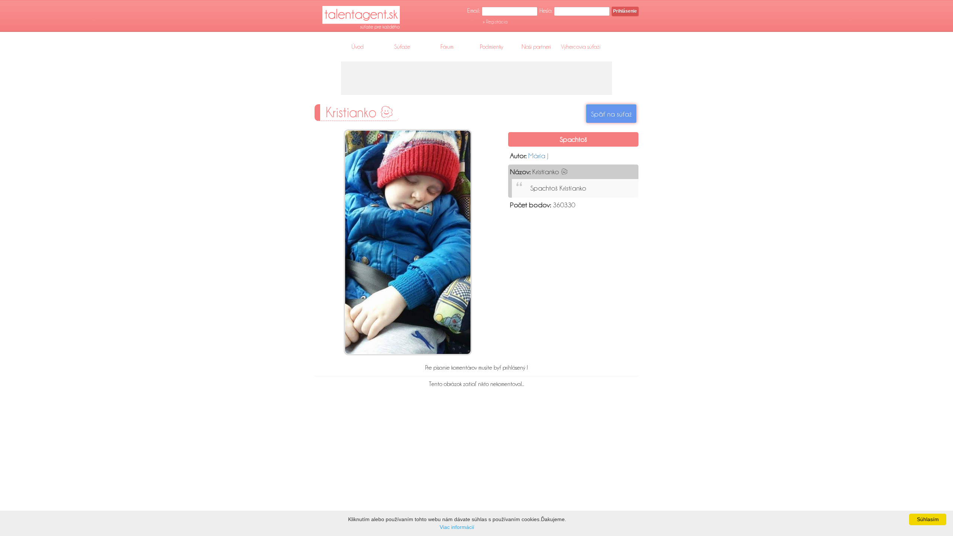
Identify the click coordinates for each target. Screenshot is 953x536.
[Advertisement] (476, 78)
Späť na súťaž (611, 114)
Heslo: (545, 11)
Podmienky (491, 47)
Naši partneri (536, 47)
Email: (473, 11)
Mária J (538, 155)
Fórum (446, 47)
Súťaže (402, 47)
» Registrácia (494, 21)
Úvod (357, 47)
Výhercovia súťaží (580, 47)
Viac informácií (457, 527)
